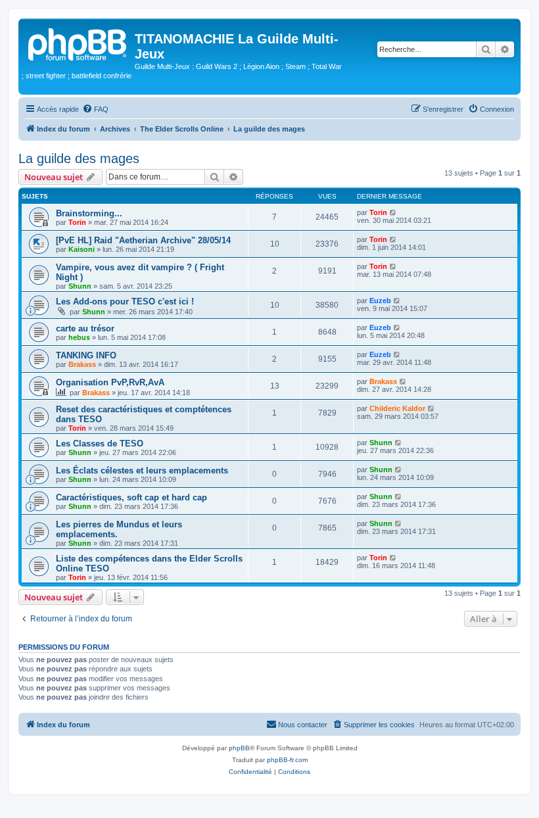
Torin (77, 222)
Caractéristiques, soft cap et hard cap (131, 497)
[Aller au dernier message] (393, 212)
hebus (79, 337)
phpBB (239, 748)
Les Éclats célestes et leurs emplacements (142, 470)
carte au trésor (85, 328)
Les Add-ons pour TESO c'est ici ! (125, 301)
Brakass (82, 364)
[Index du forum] (78, 43)
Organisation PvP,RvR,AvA (110, 382)
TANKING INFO (86, 355)
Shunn (79, 286)
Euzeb (380, 300)
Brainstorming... (89, 213)
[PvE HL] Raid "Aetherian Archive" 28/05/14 (143, 240)
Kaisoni (81, 249)
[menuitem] (95, 109)
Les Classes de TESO (99, 443)
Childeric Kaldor (397, 408)
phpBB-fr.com (287, 759)
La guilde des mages (78, 158)
